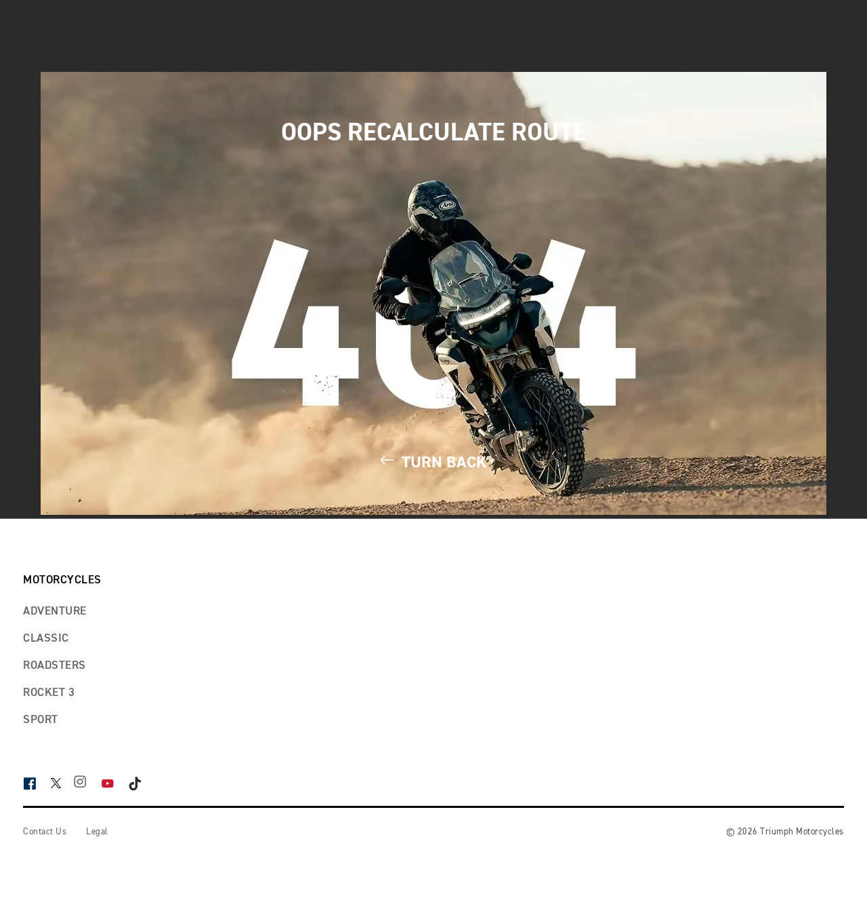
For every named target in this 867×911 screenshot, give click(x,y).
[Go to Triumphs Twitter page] (62, 782)
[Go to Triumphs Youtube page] (115, 783)
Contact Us (44, 832)
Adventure (55, 611)
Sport (40, 720)
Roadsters (54, 666)
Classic (46, 638)
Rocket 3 (49, 693)
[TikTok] (142, 783)
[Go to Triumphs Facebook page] (37, 783)
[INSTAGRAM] (87, 783)
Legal (97, 832)
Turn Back (442, 462)
